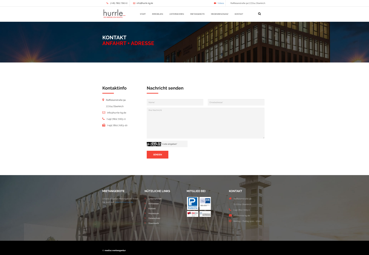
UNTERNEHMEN (176, 14)
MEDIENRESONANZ (219, 14)
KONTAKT (239, 14)
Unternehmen (154, 199)
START (143, 14)
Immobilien (153, 203)
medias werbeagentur (115, 250)
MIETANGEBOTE (197, 14)
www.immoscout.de (124, 202)
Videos (221, 3)
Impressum (153, 213)
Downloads (153, 223)
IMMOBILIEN (157, 14)
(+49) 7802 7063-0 (118, 3)
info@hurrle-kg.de (145, 3)
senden (157, 154)
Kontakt (152, 208)
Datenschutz (154, 218)
